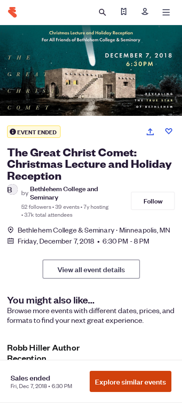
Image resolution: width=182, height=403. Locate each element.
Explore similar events (130, 381)
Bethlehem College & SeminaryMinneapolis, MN (94, 229)
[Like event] (169, 131)
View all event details (91, 269)
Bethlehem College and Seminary (64, 192)
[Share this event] (150, 131)
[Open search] (102, 12)
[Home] (12, 12)
